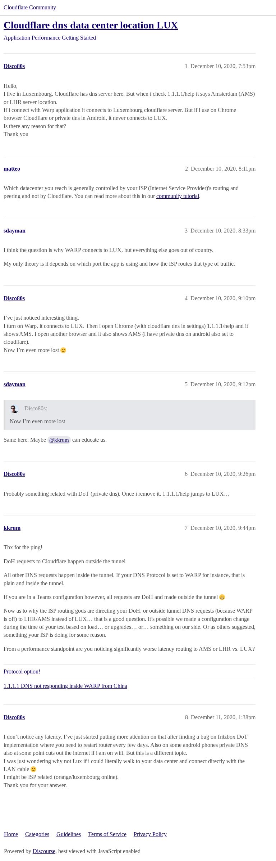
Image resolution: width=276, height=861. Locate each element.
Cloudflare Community (30, 7)
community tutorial (177, 196)
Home (11, 834)
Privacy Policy (150, 834)
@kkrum (59, 440)
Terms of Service (107, 834)
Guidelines (68, 834)
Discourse (44, 851)
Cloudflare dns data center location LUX (91, 25)
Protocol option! (22, 671)
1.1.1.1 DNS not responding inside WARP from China (65, 686)
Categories (37, 834)
